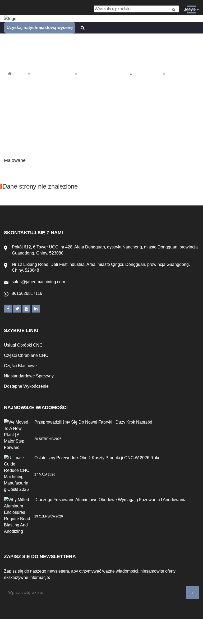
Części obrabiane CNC (26, 355)
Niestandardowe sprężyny (29, 376)
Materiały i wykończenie (103, 73)
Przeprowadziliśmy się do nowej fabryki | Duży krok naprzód (93, 422)
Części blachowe (20, 365)
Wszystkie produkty (52, 73)
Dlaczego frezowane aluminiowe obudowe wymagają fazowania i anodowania (110, 499)
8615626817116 (27, 293)
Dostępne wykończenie (26, 386)
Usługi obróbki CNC (23, 345)
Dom (20, 73)
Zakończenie (147, 73)
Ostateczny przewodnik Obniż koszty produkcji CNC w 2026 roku (97, 457)
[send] (192, 592)
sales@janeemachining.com (38, 282)
